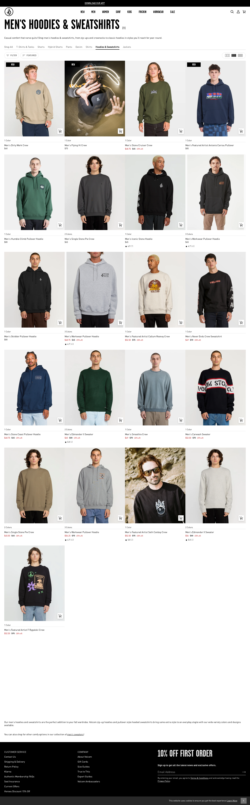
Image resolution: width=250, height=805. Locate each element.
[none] (34, 137)
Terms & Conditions (199, 778)
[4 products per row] (234, 55)
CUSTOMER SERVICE (15, 751)
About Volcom (85, 756)
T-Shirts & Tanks (25, 46)
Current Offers (11, 786)
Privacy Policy (164, 781)
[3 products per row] (227, 55)
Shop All (8, 46)
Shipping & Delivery (14, 761)
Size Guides (84, 766)
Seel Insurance (12, 781)
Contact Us (10, 756)
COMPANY (83, 751)
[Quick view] (60, 131)
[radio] (8, 137)
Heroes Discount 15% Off (17, 791)
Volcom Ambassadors (89, 781)
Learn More (232, 800)
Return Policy (11, 766)
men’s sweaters (75, 734)
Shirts (89, 46)
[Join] (241, 771)
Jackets (127, 46)
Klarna (7, 771)
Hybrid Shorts (55, 46)
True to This (84, 771)
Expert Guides (85, 776)
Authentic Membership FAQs (19, 776)
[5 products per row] (240, 55)
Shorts (41, 46)
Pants (69, 46)
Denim (79, 46)
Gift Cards (83, 761)
